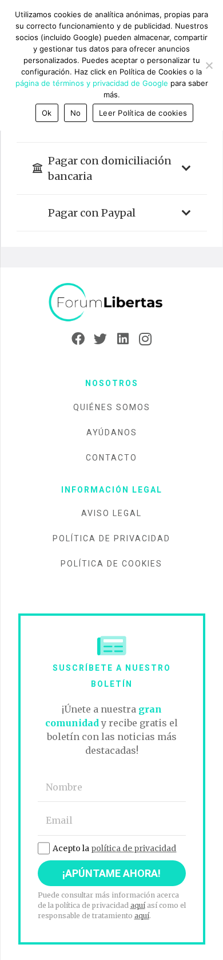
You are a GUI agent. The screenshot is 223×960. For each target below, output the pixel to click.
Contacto (111, 457)
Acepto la (114, 848)
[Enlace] (111, 302)
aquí (137, 905)
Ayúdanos (111, 432)
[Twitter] (100, 339)
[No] (208, 65)
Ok (47, 112)
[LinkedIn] (123, 339)
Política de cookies (111, 563)
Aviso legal (111, 513)
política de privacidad (133, 848)
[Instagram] (145, 339)
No (75, 112)
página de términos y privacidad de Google (91, 83)
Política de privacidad (111, 538)
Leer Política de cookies (143, 112)
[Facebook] (78, 339)
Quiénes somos (111, 407)
